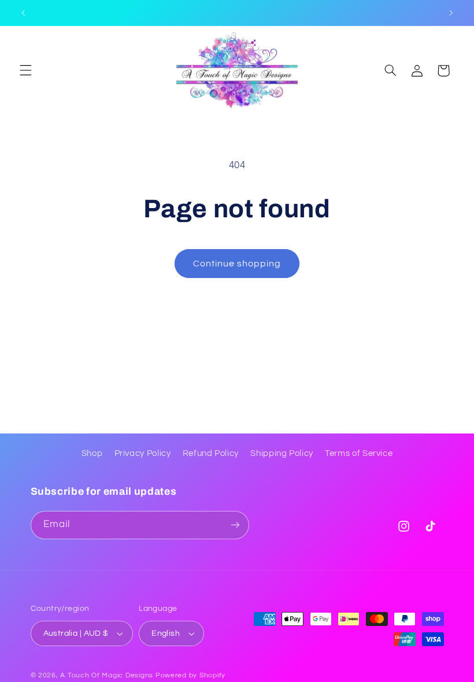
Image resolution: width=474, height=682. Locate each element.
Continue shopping (237, 263)
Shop (92, 453)
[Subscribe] (234, 525)
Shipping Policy (281, 453)
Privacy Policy (142, 453)
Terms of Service (358, 453)
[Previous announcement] (23, 12)
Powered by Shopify (190, 675)
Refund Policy (211, 453)
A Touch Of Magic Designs (106, 675)
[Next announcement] (451, 12)
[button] (25, 70)
